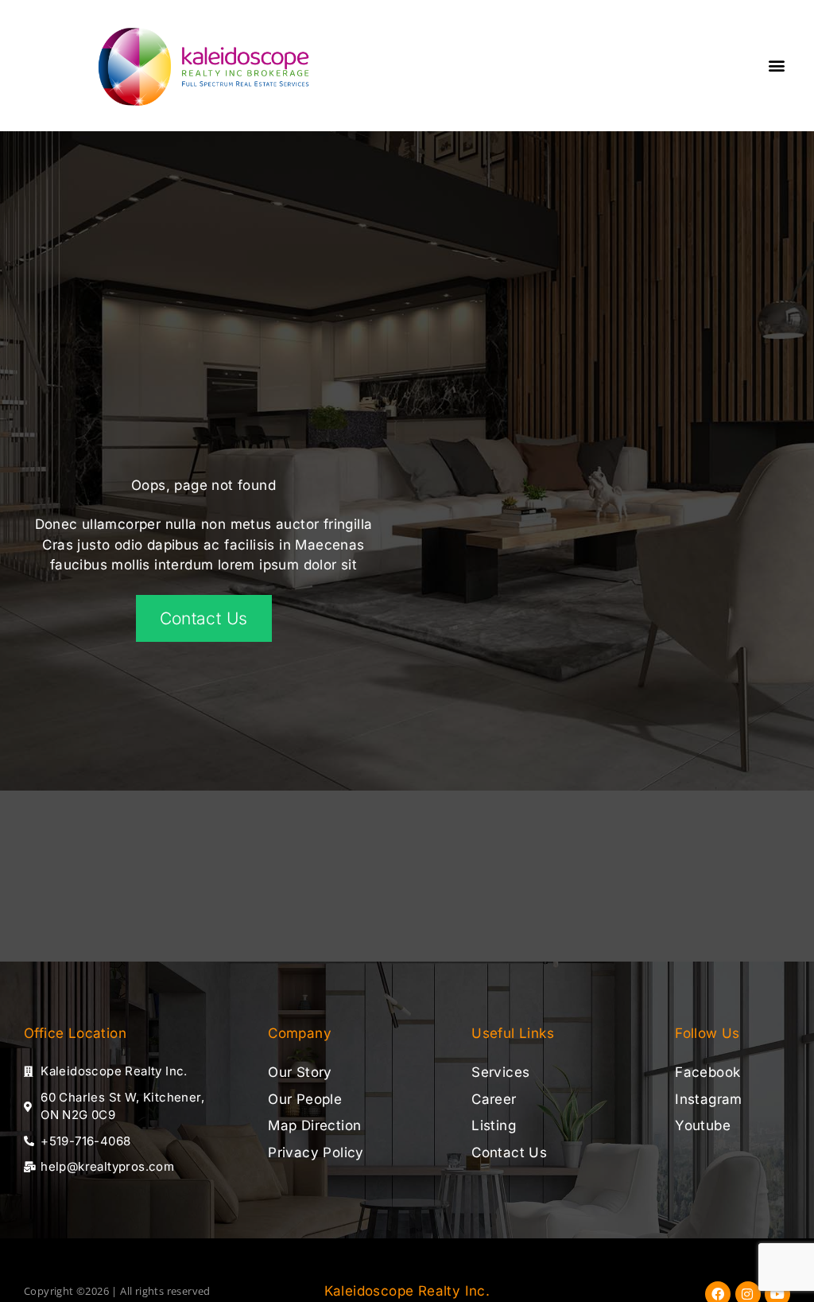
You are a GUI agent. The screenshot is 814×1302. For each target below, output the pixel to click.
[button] (777, 65)
